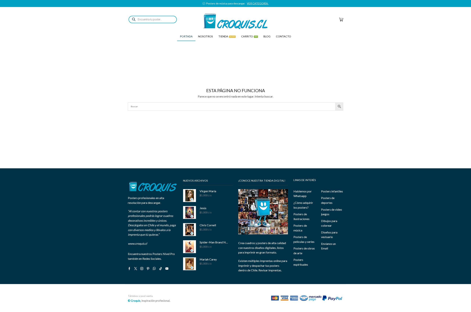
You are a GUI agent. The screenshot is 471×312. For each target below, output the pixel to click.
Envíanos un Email (328, 246)
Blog (266, 36)
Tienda (226, 36)
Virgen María (208, 191)
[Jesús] (189, 212)
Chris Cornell (208, 225)
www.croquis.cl (137, 243)
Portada (186, 36)
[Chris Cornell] (189, 229)
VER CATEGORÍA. (263, 3)
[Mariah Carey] (189, 263)
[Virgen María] (189, 195)
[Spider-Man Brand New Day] (189, 246)
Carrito (249, 36)
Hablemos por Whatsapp (302, 193)
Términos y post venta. (140, 296)
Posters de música (300, 228)
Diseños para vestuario (329, 235)
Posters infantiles (332, 191)
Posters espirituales (300, 262)
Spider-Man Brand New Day (214, 242)
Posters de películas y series (303, 239)
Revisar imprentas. (270, 270)
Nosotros (205, 36)
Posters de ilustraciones (301, 216)
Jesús (203, 208)
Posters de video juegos (331, 212)
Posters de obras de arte (304, 251)
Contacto (283, 36)
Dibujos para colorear (329, 223)
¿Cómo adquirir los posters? (303, 205)
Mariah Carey (208, 259)
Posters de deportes (327, 200)
